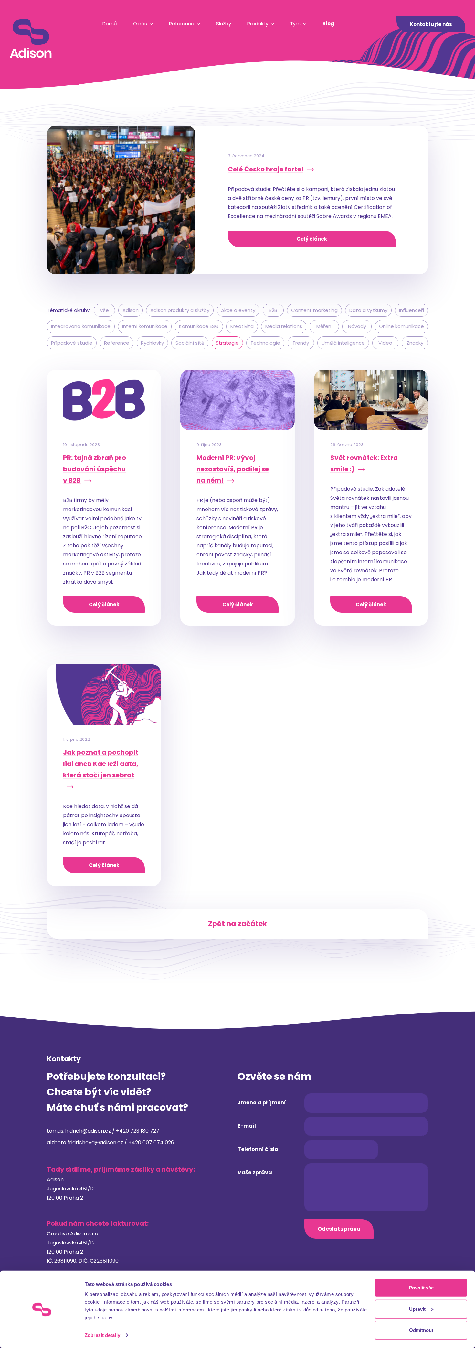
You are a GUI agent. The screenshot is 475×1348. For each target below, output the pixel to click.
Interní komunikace (144, 326)
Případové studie (71, 342)
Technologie (265, 342)
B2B (273, 310)
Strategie (227, 342)
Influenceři (411, 310)
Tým (295, 23)
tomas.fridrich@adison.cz (79, 1130)
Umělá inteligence (343, 342)
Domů (109, 23)
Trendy (300, 342)
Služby (223, 23)
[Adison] (31, 38)
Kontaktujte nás (431, 24)
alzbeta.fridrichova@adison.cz (85, 1142)
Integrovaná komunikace (81, 326)
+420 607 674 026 (151, 1142)
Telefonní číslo (258, 1149)
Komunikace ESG (199, 326)
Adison (130, 310)
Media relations (283, 326)
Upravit (417, 1308)
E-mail (247, 1126)
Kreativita (242, 326)
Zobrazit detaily (102, 1335)
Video (385, 342)
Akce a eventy (238, 310)
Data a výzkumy (368, 310)
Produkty (257, 23)
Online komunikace (401, 326)
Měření (324, 326)
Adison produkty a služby (179, 310)
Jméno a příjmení (262, 1102)
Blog (328, 23)
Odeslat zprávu (339, 1229)
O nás (140, 23)
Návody (357, 326)
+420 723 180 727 (137, 1130)
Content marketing (314, 310)
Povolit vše (421, 1287)
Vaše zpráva (255, 1172)
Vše (104, 310)
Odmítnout (421, 1330)
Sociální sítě (189, 342)
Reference (181, 23)
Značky (414, 342)
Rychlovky (152, 342)
